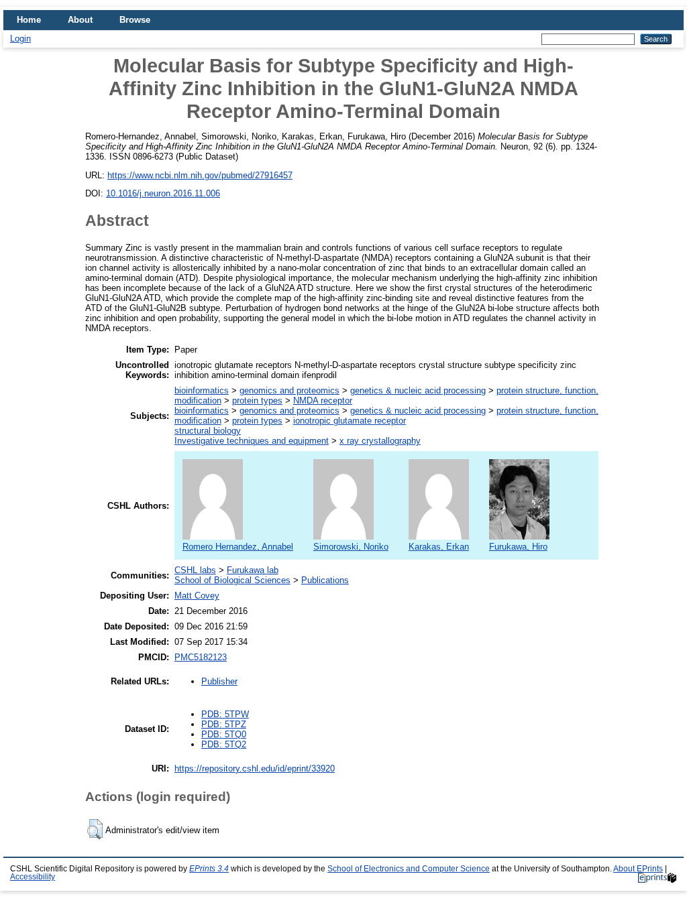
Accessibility (32, 877)
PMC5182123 (200, 657)
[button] (95, 829)
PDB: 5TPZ (223, 724)
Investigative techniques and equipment (251, 441)
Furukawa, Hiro (518, 547)
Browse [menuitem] (134, 20)
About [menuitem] (80, 20)
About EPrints (638, 869)
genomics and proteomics (289, 390)
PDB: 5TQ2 (223, 744)
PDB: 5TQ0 (223, 734)
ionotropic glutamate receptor (349, 421)
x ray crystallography (380, 441)
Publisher (219, 681)
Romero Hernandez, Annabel (237, 547)
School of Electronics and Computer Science (408, 869)
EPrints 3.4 (209, 869)
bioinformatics (201, 390)
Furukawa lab (252, 570)
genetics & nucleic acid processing (418, 390)
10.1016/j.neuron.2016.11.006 (163, 193)
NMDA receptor (322, 400)
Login (20, 39)
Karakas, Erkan (439, 547)
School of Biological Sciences (232, 580)
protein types (257, 400)
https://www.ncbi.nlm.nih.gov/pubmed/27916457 (200, 175)
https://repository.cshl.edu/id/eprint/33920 (254, 768)
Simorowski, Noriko (350, 547)
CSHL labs (195, 570)
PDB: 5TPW (225, 714)
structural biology (207, 431)
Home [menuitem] (29, 20)
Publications (325, 580)
